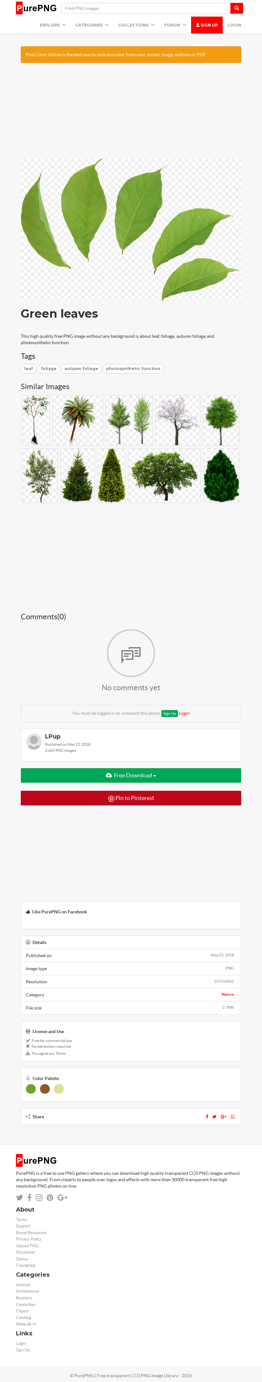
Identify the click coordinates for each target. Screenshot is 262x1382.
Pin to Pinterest (134, 798)
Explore (50, 25)
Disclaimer (25, 1252)
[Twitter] (214, 1116)
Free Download (133, 775)
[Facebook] (207, 1116)
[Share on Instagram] (39, 1197)
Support (23, 1226)
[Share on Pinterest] (50, 1197)
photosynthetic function (133, 368)
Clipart (22, 1311)
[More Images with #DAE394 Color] (59, 1089)
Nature (228, 994)
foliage (49, 368)
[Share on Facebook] (29, 1197)
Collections (134, 25)
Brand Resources (31, 1232)
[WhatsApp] (233, 1116)
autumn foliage (81, 368)
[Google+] (224, 1116)
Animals (23, 1284)
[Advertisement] (131, 114)
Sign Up (209, 25)
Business (24, 1297)
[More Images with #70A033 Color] (31, 1089)
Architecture (27, 1291)
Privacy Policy (29, 1239)
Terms (21, 1219)
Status (22, 1259)
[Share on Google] (62, 1197)
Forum (172, 25)
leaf (28, 368)
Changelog (25, 1265)
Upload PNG (27, 1245)
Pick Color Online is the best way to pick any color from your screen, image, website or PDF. (116, 54)
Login (234, 25)
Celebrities (26, 1304)
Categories (89, 25)
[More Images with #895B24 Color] (45, 1089)
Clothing (23, 1317)
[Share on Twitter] (19, 1197)
